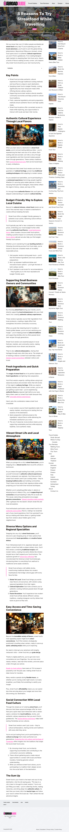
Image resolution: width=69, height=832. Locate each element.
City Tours (53, 451)
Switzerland (54, 484)
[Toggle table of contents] (41, 68)
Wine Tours (54, 449)
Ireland (52, 477)
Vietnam (53, 458)
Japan (52, 456)
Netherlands (54, 479)
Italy (51, 475)
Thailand (53, 461)
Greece (52, 472)
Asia (53, 3)
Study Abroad (55, 437)
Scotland (53, 482)
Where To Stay (55, 440)
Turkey (52, 486)
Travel (34, 29)
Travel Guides (32, 3)
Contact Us (54, 491)
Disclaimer (43, 829)
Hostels (54, 442)
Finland (52, 470)
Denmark (53, 465)
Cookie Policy (58, 829)
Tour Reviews (44, 3)
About (51, 489)
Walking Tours (55, 447)
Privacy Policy (50, 829)
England (53, 468)
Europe (60, 3)
